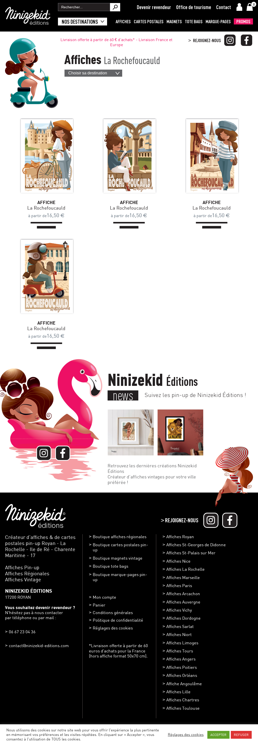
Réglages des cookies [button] (113, 628)
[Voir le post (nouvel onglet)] (130, 432)
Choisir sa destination (87, 73)
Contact (223, 7)
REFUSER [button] (241, 735)
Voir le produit (39, 156)
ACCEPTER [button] (218, 735)
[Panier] (249, 7)
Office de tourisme (193, 7)
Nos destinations (80, 21)
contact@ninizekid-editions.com (39, 645)
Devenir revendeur (154, 7)
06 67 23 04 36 (22, 631)
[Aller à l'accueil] (27, 22)
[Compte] (239, 7)
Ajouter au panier (54, 156)
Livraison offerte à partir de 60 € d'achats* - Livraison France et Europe (116, 42)
